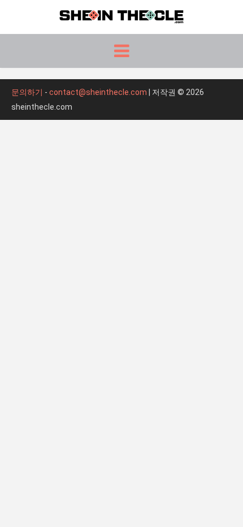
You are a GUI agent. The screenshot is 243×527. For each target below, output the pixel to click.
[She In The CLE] (121, 15)
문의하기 (27, 92)
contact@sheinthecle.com (98, 92)
